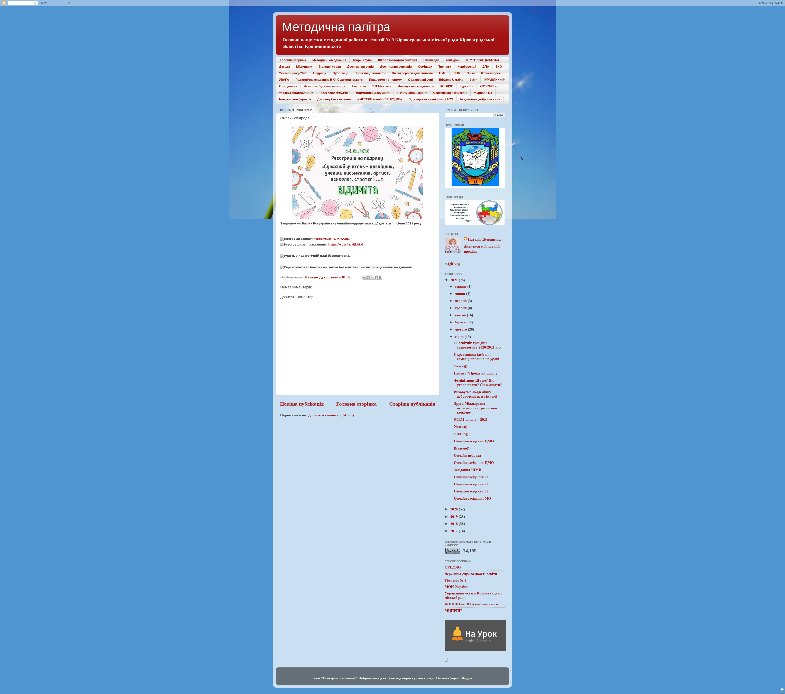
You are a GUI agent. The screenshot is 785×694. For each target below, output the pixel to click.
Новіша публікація (302, 404)
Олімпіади (431, 60)
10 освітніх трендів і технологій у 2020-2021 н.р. (478, 345)
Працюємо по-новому (385, 79)
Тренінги (444, 66)
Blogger (466, 678)
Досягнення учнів (360, 66)
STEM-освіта (381, 86)
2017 (454, 531)
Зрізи (471, 73)
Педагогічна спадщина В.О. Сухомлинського (329, 79)
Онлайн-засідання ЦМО (474, 441)
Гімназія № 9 (455, 580)
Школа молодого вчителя (397, 60)
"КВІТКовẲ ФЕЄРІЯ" (334, 92)
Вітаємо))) (462, 448)
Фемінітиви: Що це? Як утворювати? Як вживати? (478, 382)
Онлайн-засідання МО (472, 498)
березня (462, 322)
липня (460, 294)
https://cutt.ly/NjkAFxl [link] (345, 244)
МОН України (456, 587)
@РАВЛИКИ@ (494, 79)
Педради (319, 73)
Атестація (358, 86)
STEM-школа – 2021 (471, 419)
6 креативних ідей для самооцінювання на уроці (476, 356)
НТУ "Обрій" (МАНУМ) (482, 60)
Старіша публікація (412, 404)
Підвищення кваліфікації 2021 (430, 99)
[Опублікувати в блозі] (368, 278)
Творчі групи (362, 60)
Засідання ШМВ (467, 470)
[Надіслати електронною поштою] (364, 278)
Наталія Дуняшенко (484, 239)
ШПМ (457, 73)
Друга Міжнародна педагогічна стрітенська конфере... (475, 407)
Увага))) (460, 366)
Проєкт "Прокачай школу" (476, 373)
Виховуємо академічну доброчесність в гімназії (475, 394)
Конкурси (452, 60)
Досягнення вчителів (396, 66)
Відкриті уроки (329, 66)
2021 (454, 280)
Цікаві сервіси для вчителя (412, 73)
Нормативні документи (373, 92)
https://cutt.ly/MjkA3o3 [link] (331, 239)
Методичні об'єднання (329, 60)
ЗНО (499, 66)
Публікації (340, 73)
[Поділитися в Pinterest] (380, 278)
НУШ (442, 73)
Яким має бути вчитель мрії (324, 86)
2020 (454, 509)
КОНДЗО (446, 86)
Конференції (467, 66)
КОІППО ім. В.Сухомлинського (471, 604)
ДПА (485, 66)
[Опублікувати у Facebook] (376, 278)
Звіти (473, 79)
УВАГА (284, 79)
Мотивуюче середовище (415, 86)
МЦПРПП (453, 611)
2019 (454, 517)
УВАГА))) (462, 434)
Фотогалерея (491, 73)
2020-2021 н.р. (490, 86)
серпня (461, 286)
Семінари (425, 66)
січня (460, 337)
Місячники (304, 66)
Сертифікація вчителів (450, 92)
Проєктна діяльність (370, 73)
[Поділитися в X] (372, 278)
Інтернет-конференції (295, 99)
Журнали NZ (483, 92)
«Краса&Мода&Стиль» (296, 92)
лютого (461, 329)
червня (461, 301)
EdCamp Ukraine (451, 79)
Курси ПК (466, 86)
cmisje (429, 678)
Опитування (288, 86)
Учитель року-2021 (293, 73)
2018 (454, 524)
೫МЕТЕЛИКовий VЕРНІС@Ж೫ (379, 99)
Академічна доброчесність (480, 99)
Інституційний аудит (412, 92)
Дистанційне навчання (334, 99)
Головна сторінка (293, 60)
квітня (461, 315)
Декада (284, 66)
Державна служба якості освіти (471, 574)
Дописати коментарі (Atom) (331, 415)
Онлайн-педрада (467, 455)
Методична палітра (336, 27)
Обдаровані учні (420, 79)
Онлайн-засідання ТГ (471, 477)
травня (461, 308)
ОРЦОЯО (453, 567)
